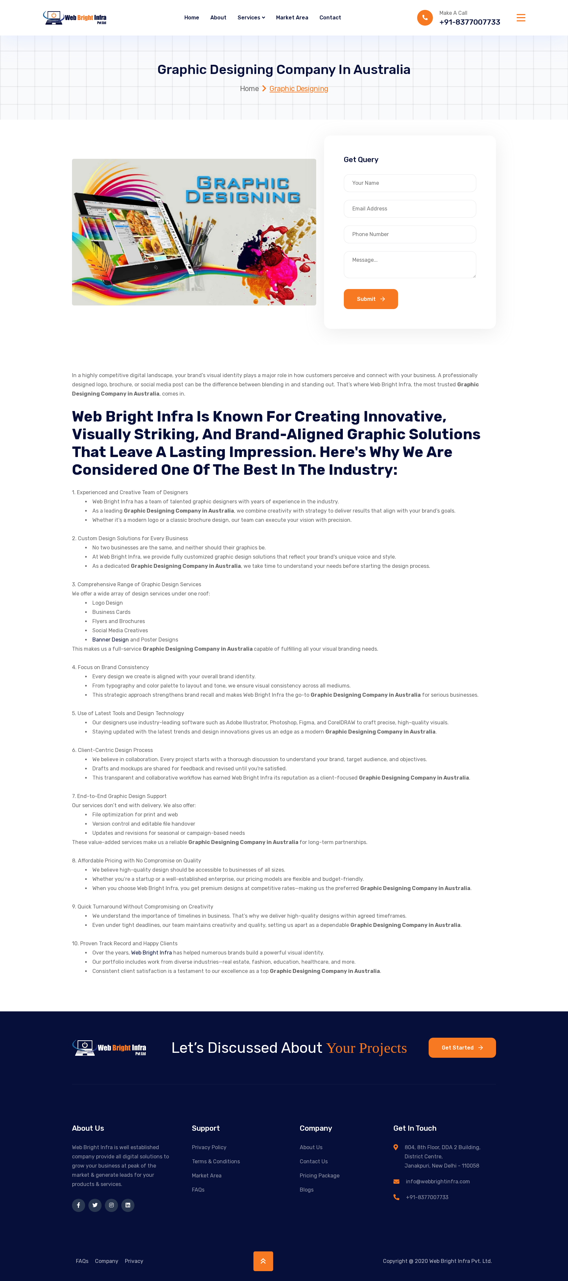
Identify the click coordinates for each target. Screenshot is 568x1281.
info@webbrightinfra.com (438, 1181)
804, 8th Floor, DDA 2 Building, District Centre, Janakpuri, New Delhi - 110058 (443, 1156)
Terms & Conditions (216, 1161)
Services (249, 17)
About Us (311, 1147)
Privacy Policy (209, 1147)
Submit (367, 299)
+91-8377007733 (469, 22)
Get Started (458, 1048)
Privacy (134, 1261)
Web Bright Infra (152, 953)
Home (191, 17)
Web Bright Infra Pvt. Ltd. (460, 1261)
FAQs (198, 1190)
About (218, 17)
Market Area (292, 17)
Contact (330, 17)
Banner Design (110, 640)
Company (106, 1261)
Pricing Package (320, 1175)
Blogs (307, 1190)
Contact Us (314, 1161)
